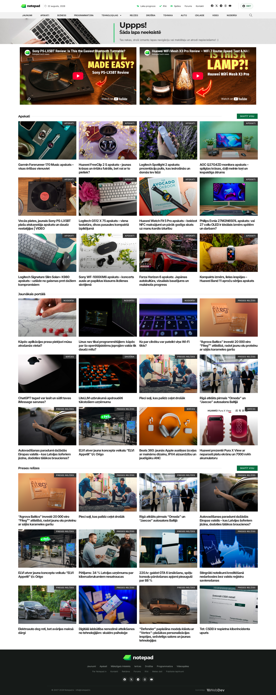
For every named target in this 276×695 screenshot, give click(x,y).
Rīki (146, 671)
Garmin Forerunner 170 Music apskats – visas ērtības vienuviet (45, 166)
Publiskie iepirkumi (175, 671)
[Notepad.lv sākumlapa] (138, 658)
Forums (137, 671)
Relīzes (134, 15)
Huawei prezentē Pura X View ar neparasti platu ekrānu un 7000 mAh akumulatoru (225, 454)
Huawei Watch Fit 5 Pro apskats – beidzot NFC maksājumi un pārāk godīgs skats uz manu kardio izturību (168, 224)
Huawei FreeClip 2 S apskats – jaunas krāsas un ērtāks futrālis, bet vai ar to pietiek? (105, 168)
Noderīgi (232, 15)
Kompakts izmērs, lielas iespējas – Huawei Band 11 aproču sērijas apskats (227, 279)
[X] (131, 679)
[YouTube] (151, 679)
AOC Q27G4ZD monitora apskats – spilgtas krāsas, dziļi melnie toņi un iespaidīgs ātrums (224, 168)
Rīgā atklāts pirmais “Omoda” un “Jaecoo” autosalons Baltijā (222, 400)
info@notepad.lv (83, 690)
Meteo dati (157, 671)
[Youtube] (230, 5)
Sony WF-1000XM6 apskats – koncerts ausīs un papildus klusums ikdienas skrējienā (106, 281)
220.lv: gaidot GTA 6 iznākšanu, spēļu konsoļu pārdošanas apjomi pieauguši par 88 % (165, 576)
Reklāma (126, 671)
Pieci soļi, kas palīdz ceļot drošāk (162, 398)
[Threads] (225, 5)
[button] (250, 15)
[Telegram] (221, 5)
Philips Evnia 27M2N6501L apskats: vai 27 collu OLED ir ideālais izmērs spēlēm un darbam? (227, 224)
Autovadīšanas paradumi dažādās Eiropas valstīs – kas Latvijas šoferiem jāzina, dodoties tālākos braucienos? (44, 454)
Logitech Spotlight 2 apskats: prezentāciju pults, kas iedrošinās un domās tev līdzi (164, 168)
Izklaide (199, 15)
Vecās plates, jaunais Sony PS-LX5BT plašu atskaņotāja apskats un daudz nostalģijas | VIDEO (44, 224)
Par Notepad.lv (99, 671)
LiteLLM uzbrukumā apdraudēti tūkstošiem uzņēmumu (101, 400)
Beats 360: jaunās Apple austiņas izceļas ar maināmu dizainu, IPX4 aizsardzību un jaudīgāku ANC (167, 454)
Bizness (61, 15)
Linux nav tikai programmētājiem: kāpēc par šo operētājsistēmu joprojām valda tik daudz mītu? (107, 345)
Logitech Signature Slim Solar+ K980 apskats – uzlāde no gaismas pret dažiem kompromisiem (47, 281)
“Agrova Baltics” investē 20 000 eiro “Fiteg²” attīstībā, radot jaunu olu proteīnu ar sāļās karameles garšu (228, 345)
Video (215, 15)
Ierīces (137, 666)
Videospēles (183, 666)
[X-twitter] (216, 5)
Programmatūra (83, 15)
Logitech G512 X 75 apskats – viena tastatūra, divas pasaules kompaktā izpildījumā (104, 224)
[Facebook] (212, 5)
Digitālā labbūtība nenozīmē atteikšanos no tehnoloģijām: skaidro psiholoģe (106, 631)
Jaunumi (27, 15)
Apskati (44, 15)
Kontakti (114, 671)
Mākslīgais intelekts (120, 666)
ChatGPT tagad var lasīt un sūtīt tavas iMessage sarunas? (44, 400)
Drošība (150, 15)
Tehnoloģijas (110, 15)
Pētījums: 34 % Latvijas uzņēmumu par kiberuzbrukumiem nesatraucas (106, 575)
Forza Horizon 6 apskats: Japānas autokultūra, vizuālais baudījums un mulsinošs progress (164, 281)
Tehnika (168, 15)
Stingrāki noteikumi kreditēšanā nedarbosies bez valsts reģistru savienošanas (222, 576)
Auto (184, 15)
